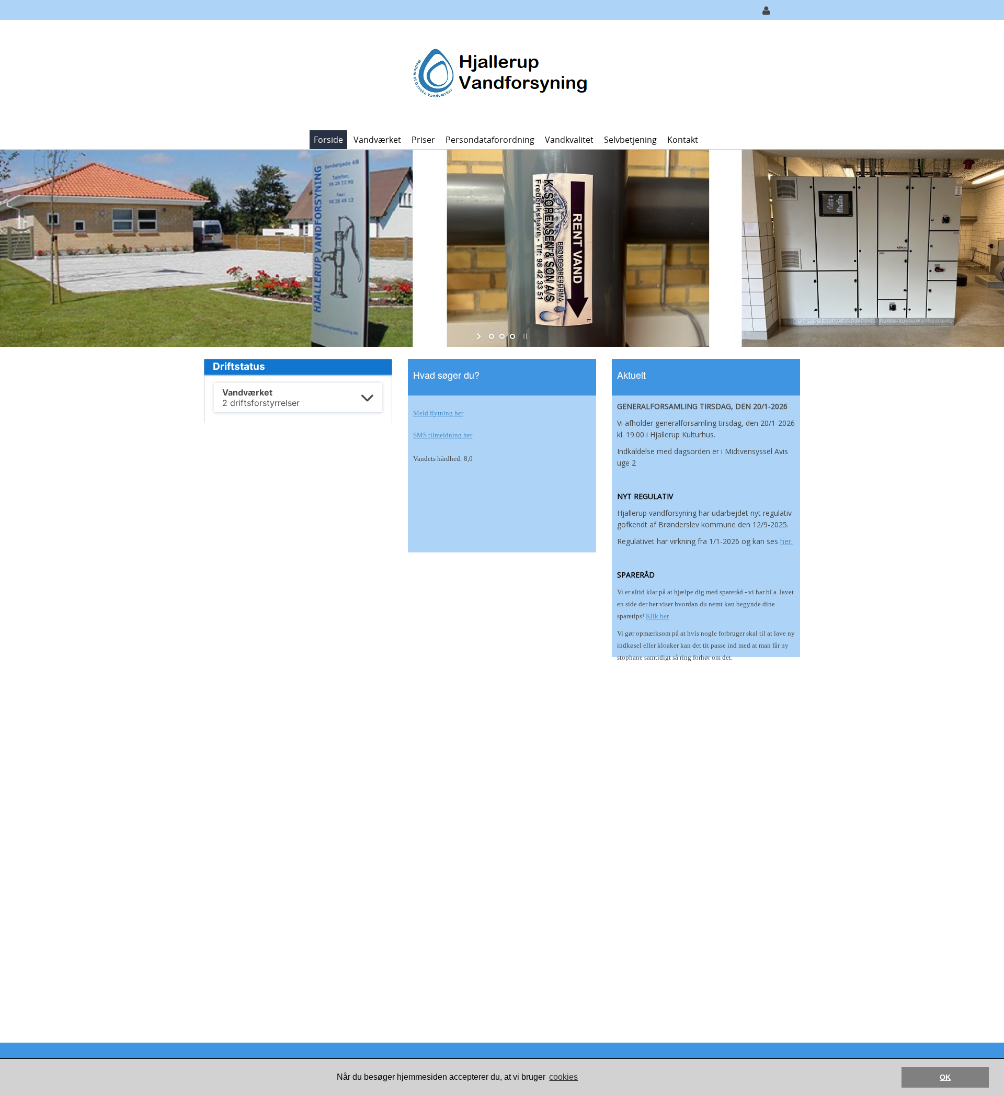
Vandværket (377, 139)
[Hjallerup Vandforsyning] (498, 74)
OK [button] (945, 1077)
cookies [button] (563, 1076)
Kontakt (682, 139)
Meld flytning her (438, 413)
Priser (423, 139)
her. (786, 541)
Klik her (657, 616)
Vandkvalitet (569, 139)
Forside (328, 139)
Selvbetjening (630, 139)
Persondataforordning (490, 139)
